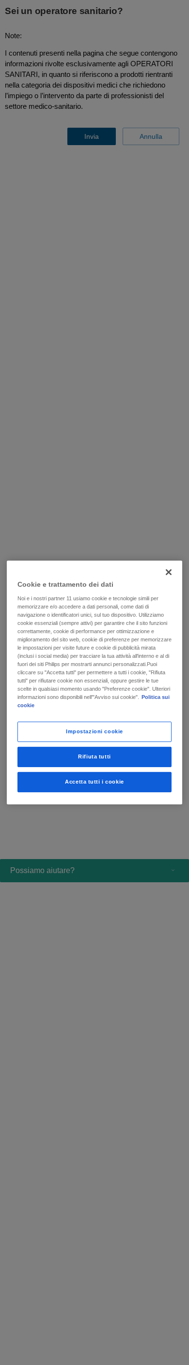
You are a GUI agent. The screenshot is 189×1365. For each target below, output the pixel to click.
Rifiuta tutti (94, 756)
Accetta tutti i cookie (94, 782)
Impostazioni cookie (94, 731)
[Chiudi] (168, 572)
